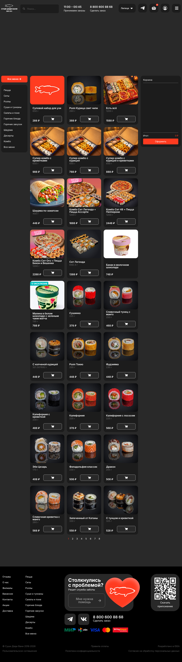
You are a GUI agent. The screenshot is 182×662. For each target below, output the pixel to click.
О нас (5, 582)
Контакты (7, 599)
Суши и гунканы (12, 107)
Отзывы (6, 576)
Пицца (7, 90)
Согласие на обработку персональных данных (154, 651)
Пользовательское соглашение (19, 651)
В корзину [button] (52, 119)
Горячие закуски (13, 124)
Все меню (9, 147)
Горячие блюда (12, 118)
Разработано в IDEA (169, 646)
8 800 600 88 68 (108, 617)
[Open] (177, 8)
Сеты (6, 96)
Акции (5, 605)
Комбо (7, 141)
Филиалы (7, 588)
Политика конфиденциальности (82, 651)
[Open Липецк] (131, 8)
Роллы (7, 101)
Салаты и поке (12, 113)
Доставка (7, 611)
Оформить (160, 141)
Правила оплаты (100, 646)
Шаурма (8, 130)
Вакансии (7, 593)
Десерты (8, 135)
